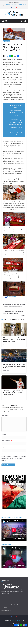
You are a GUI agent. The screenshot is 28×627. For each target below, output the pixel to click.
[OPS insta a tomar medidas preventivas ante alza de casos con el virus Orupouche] (14, 323)
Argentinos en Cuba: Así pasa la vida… (12, 517)
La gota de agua (6, 544)
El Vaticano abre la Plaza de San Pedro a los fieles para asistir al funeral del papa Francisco (14, 306)
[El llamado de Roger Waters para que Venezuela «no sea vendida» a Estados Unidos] (14, 376)
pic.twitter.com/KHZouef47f (16, 127)
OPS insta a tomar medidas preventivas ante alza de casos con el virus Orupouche (14, 339)
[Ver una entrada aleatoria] (25, 21)
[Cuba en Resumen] (3, 21)
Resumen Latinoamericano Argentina (10, 604)
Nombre (4, 434)
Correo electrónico (6, 440)
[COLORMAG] (10, 583)
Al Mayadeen (4, 607)
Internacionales (6, 41)
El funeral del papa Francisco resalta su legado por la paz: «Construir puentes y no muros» (14, 313)
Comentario (4, 415)
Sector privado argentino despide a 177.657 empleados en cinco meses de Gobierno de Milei (14, 366)
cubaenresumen (16, 53)
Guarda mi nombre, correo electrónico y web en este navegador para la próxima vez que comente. (13, 458)
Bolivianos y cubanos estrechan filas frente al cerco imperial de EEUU (16, 5)
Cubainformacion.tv (6, 610)
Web (2, 447)
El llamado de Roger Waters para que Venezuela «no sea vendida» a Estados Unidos (13, 392)
